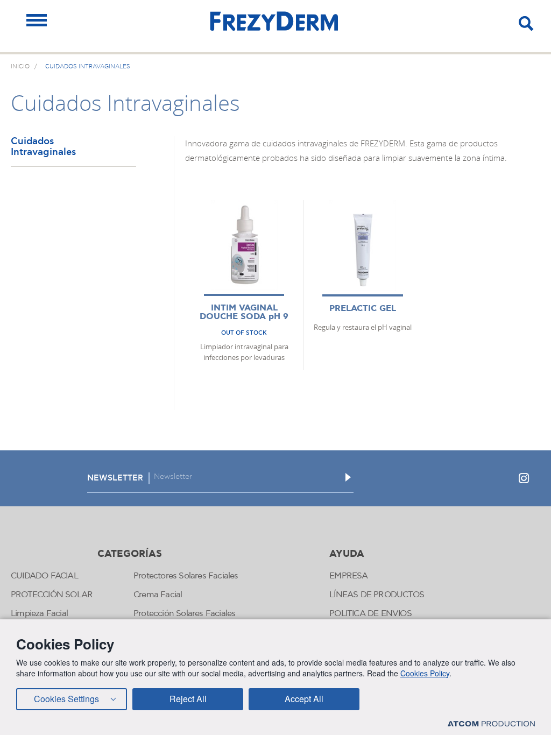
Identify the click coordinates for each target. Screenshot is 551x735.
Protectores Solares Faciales (185, 576)
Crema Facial (157, 595)
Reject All (188, 698)
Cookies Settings (66, 698)
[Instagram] (523, 478)
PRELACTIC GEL (362, 308)
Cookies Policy (424, 673)
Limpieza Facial (39, 614)
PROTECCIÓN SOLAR (52, 595)
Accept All (304, 698)
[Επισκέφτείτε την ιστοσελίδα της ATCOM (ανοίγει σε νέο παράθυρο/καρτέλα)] (491, 723)
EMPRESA (348, 576)
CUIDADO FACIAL (44, 576)
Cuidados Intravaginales (43, 147)
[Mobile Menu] (36, 20)
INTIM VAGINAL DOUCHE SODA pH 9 (244, 312)
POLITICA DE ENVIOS (370, 614)
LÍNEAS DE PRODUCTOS (376, 595)
